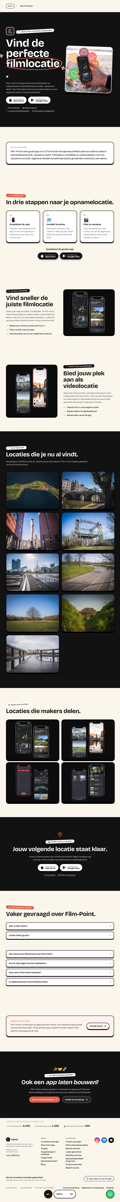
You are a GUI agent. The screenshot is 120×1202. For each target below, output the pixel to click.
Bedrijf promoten (74, 1155)
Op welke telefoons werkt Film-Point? (28, 945)
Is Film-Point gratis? (19, 935)
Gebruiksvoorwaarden (67, 875)
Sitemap (110, 1187)
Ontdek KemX (96, 1026)
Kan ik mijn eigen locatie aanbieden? (28, 963)
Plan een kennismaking (42, 1100)
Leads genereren (73, 1152)
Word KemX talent (49, 1161)
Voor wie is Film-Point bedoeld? (25, 972)
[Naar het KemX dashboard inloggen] (48, 1194)
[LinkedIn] (104, 1140)
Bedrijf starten (72, 1168)
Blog (43, 1164)
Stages (44, 1148)
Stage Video (46, 1157)
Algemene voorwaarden (93, 1187)
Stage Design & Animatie (48, 1153)
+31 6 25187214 (12, 1155)
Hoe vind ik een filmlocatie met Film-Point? (31, 954)
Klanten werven (73, 1148)
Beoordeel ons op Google (100, 1179)
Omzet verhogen (73, 1141)
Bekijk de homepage (74, 1100)
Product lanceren (74, 1164)
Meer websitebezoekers (77, 1145)
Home (10, 6)
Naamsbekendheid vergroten (74, 1159)
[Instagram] (97, 1140)
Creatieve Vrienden (50, 1141)
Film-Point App (48, 1145)
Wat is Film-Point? (18, 926)
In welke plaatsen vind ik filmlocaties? (28, 982)
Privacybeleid (50, 875)
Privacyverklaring (71, 1187)
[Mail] (111, 1140)
